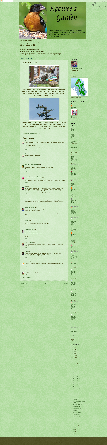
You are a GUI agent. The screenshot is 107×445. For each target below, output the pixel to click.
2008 (73, 429)
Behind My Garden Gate (74, 331)
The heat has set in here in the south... (74, 276)
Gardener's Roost (73, 210)
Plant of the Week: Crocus (74, 176)
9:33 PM (26, 238)
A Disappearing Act (74, 287)
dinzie (26, 140)
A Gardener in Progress (74, 247)
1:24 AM (26, 274)
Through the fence (77, 374)
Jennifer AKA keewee (29, 207)
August (75, 367)
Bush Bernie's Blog (73, 157)
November (76, 361)
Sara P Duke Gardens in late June (73, 240)
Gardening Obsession (73, 317)
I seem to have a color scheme (79, 392)
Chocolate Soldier (77, 408)
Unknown (27, 261)
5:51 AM (26, 266)
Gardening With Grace (73, 174)
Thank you (75, 410)
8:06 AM (26, 216)
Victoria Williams (29, 242)
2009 (73, 357)
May (75, 419)
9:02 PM (26, 225)
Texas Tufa (73, 263)
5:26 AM (26, 171)
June (75, 371)
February (76, 425)
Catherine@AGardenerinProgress (32, 176)
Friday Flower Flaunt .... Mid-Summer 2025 (74, 161)
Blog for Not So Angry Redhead (74, 283)
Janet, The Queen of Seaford (31, 164)
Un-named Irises (76, 406)
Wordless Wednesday (77, 404)
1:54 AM (26, 257)
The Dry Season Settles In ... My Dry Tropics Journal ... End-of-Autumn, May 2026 (74, 138)
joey (26, 186)
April (75, 421)
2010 (73, 355)
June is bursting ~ (77, 416)
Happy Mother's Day (74, 117)
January (75, 427)
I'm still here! (73, 248)
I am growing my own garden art (80, 384)
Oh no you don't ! (77, 414)
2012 (73, 351)
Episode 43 (73, 184)
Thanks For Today (73, 255)
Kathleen (27, 220)
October (75, 363)
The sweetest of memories (79, 376)
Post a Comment (26, 277)
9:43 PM (26, 247)
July (75, 369)
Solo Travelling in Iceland (73, 194)
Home (44, 283)
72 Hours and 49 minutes (74, 266)
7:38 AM (26, 182)
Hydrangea (75, 382)
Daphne (26, 198)
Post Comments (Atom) (31, 286)
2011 (73, 353)
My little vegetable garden (73, 221)
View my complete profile (76, 72)
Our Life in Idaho (73, 183)
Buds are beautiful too (78, 378)
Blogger (60, 442)
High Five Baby (73, 319)
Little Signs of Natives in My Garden (74, 257)
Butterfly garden (76, 372)
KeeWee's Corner (73, 108)
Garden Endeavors (73, 168)
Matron (26, 271)
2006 (73, 433)
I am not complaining (77, 388)
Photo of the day (76, 380)
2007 (73, 431)
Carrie (26, 251)
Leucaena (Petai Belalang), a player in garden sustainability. (74, 226)
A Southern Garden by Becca (73, 272)
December (76, 358)
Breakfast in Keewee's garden (79, 386)
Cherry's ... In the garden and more (73, 295)
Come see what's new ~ (73, 298)
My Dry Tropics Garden (73, 131)
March (75, 423)
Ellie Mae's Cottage (29, 229)
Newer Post (23, 283)
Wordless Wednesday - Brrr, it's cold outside (74, 213)
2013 (73, 349)
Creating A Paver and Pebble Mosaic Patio (73, 309)
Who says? (75, 390)
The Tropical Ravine (73, 203)
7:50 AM (26, 193)
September (76, 365)
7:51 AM (26, 203)
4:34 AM (26, 149)
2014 (73, 347)
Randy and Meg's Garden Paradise (73, 236)
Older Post (65, 283)
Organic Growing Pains (73, 190)
